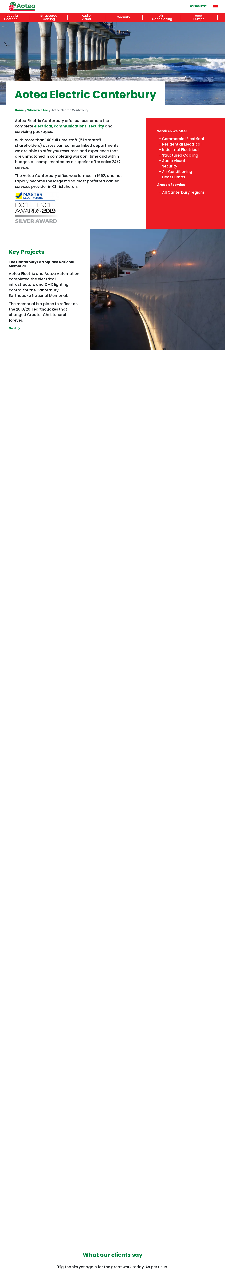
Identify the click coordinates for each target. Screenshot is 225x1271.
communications (70, 126)
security (96, 126)
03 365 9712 (198, 6)
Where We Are (37, 110)
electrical (43, 126)
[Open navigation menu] (215, 6)
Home (19, 110)
